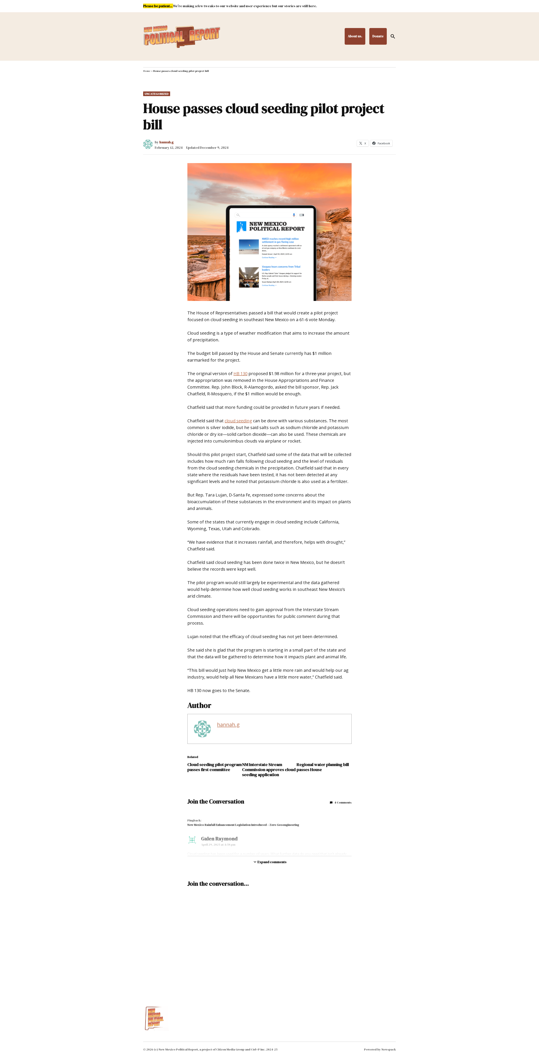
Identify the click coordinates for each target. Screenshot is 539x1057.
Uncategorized (157, 94)
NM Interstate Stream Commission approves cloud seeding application (269, 770)
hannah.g (166, 142)
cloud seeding (238, 421)
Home (146, 71)
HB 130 (240, 373)
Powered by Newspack (380, 1049)
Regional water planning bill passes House (323, 767)
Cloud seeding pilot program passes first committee (214, 767)
